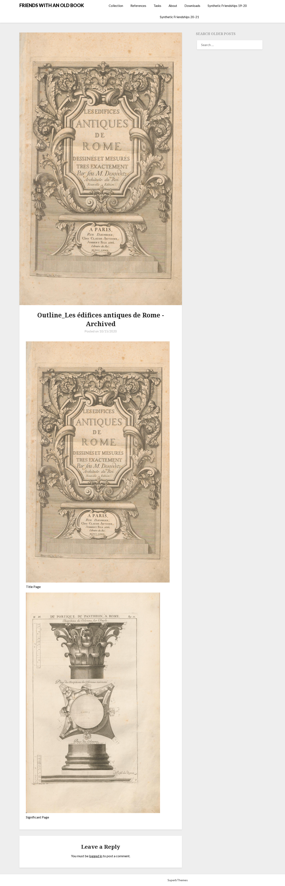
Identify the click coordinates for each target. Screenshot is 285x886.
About (173, 6)
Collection (116, 6)
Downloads (192, 6)
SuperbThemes (178, 880)
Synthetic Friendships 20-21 (179, 17)
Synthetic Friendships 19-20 (227, 6)
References (138, 6)
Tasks (157, 6)
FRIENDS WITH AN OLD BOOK (51, 5)
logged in (95, 856)
